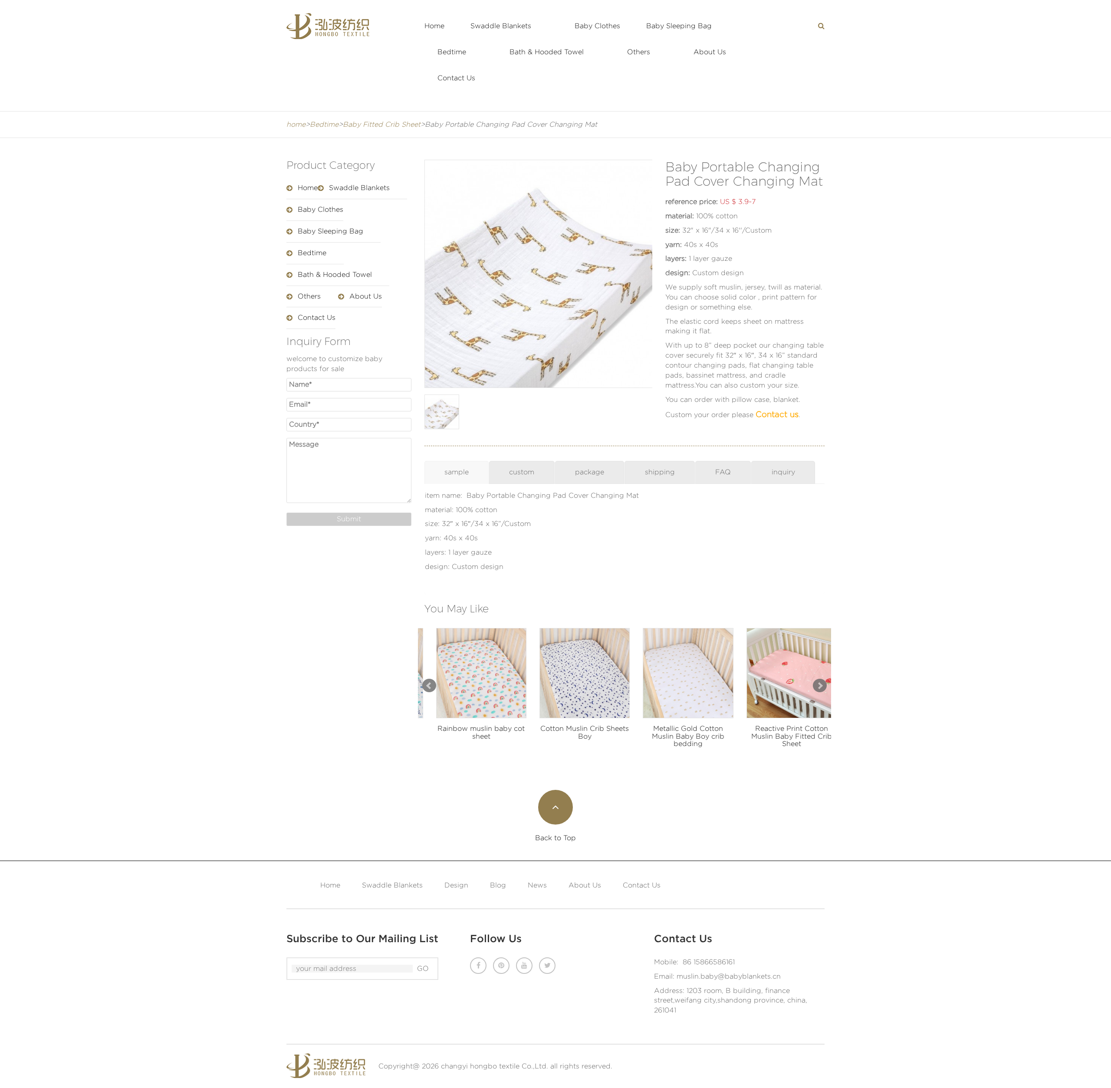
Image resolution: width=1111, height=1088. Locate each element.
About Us (710, 52)
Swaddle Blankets (500, 26)
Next (820, 686)
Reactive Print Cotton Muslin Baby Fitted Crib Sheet (779, 736)
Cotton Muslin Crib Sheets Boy (573, 732)
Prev (429, 686)
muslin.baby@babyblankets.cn (729, 976)
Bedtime (451, 52)
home (296, 124)
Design (456, 885)
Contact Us (456, 78)
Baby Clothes (597, 26)
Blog (498, 885)
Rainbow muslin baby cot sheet (469, 732)
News (537, 885)
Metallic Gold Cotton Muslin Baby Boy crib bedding (676, 736)
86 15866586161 (709, 962)
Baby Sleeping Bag (679, 26)
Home (434, 26)
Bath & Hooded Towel (546, 52)
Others (638, 52)
